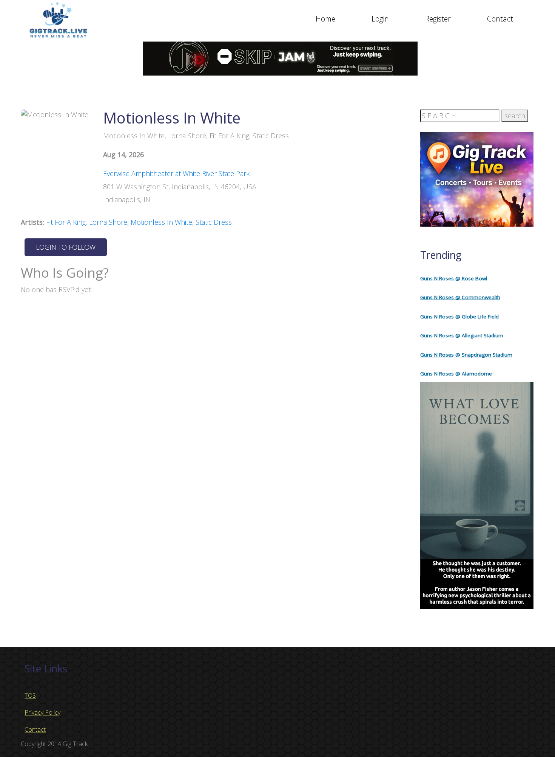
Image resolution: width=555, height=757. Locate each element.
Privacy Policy (42, 712)
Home (325, 19)
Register (438, 19)
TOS (30, 695)
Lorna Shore (108, 222)
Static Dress (214, 222)
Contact (500, 19)
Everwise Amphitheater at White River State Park (176, 173)
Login (380, 19)
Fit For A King (66, 222)
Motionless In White (161, 222)
